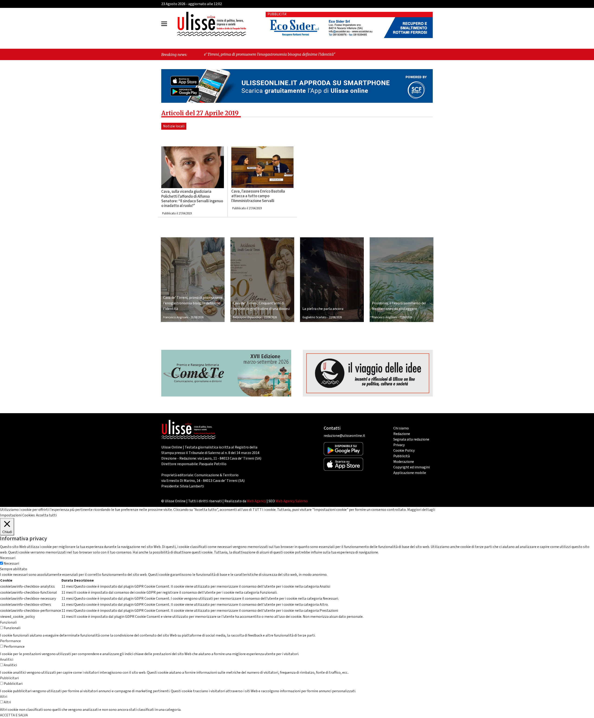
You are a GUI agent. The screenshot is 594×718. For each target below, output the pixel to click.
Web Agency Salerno (292, 501)
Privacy (399, 445)
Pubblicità (401, 456)
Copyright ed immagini (411, 467)
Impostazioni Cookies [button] (17, 515)
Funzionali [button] (8, 622)
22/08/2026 (270, 317)
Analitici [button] (6, 659)
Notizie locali (173, 126)
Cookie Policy (404, 450)
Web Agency (256, 501)
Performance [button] (10, 641)
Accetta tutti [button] (46, 515)
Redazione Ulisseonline (247, 317)
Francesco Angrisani (175, 317)
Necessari (11, 563)
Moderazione (403, 461)
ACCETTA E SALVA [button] (14, 715)
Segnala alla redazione (411, 439)
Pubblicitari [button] (9, 678)
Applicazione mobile (409, 472)
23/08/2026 (196, 317)
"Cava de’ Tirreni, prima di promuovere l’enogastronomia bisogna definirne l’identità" (209, 54)
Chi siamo (401, 428)
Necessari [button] (7, 557)
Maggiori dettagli (421, 509)
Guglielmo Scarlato (314, 317)
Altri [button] (3, 696)
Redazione (401, 433)
